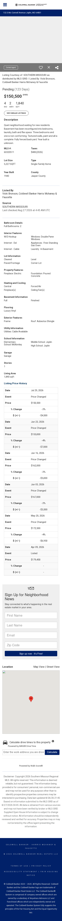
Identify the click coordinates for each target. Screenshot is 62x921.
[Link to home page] (31, 5)
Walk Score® (37, 766)
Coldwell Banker (17, 844)
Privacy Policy (41, 866)
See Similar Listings (16, 113)
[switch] (41, 67)
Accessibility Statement (21, 871)
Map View (39, 666)
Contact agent (11, 67)
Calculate (52, 752)
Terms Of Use (19, 866)
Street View (53, 666)
